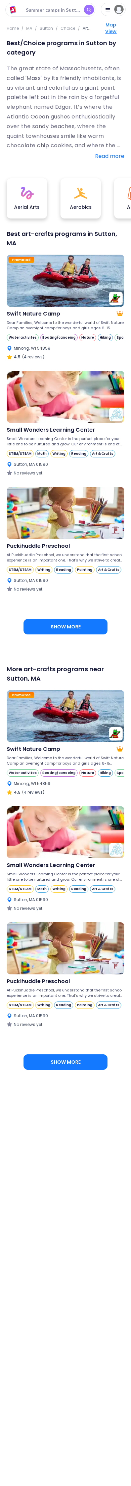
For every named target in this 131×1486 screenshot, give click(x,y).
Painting (84, 569)
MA (29, 28)
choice (67, 28)
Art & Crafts (102, 453)
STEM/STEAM (20, 453)
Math (42, 453)
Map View (111, 28)
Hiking (105, 337)
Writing (59, 453)
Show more (66, 626)
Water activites (23, 337)
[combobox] (50, 10)
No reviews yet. (28, 473)
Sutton (46, 28)
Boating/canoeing (59, 337)
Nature (87, 337)
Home (13, 28)
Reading (78, 453)
